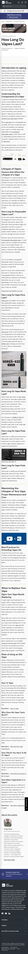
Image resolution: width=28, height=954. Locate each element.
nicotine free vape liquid (9, 119)
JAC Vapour (7, 943)
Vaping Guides (9, 21)
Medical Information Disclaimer (8, 948)
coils (3, 510)
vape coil (18, 625)
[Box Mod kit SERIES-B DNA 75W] (14, 450)
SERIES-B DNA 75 (18, 417)
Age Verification (5, 947)
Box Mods (22, 397)
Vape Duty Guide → (14, 17)
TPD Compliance (13, 947)
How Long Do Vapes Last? (19, 21)
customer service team (9, 643)
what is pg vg (9, 650)
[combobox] (14, 6)
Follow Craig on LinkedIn (9, 860)
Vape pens (5, 301)
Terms (18, 948)
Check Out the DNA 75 (9, 462)
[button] (22, 2)
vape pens (8, 122)
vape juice (6, 141)
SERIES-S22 (5, 344)
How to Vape (14, 708)
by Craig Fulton (5, 50)
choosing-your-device (8, 36)
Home (3, 21)
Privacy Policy (5, 950)
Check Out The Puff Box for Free (12, 291)
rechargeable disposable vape (11, 240)
